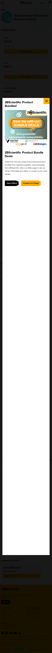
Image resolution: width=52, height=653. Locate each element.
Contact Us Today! (31, 183)
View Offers (12, 183)
